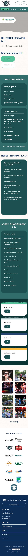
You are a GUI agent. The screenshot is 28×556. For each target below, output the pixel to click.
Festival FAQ (7, 65)
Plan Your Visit (23, 9)
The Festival (5, 9)
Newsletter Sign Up (14, 505)
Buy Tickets (13, 9)
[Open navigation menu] (24, 3)
